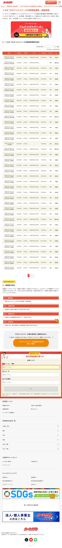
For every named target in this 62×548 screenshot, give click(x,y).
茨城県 (56, 105)
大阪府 (56, 68)
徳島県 (56, 203)
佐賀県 (56, 240)
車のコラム (34, 409)
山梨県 (56, 138)
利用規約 (33, 477)
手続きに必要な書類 (36, 405)
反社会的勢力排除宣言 (36, 480)
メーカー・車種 (9, 363)
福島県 (56, 235)
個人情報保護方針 (7, 480)
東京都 (56, 143)
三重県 (56, 246)
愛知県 (56, 132)
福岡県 (56, 79)
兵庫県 (56, 122)
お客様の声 (34, 461)
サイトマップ (6, 465)
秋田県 (56, 251)
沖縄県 (56, 154)
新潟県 (56, 95)
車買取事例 (5, 409)
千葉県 (56, 181)
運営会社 (5, 477)
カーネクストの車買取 (8, 412)
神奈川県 (56, 62)
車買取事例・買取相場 (12, 6)
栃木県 (56, 73)
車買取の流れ (6, 405)
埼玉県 (56, 57)
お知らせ (33, 484)
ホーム (2, 6)
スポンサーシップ (7, 484)
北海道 (56, 84)
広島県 (56, 111)
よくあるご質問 (6, 461)
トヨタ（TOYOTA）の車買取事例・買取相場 (30, 6)
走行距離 (7, 379)
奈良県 (56, 100)
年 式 (7, 371)
